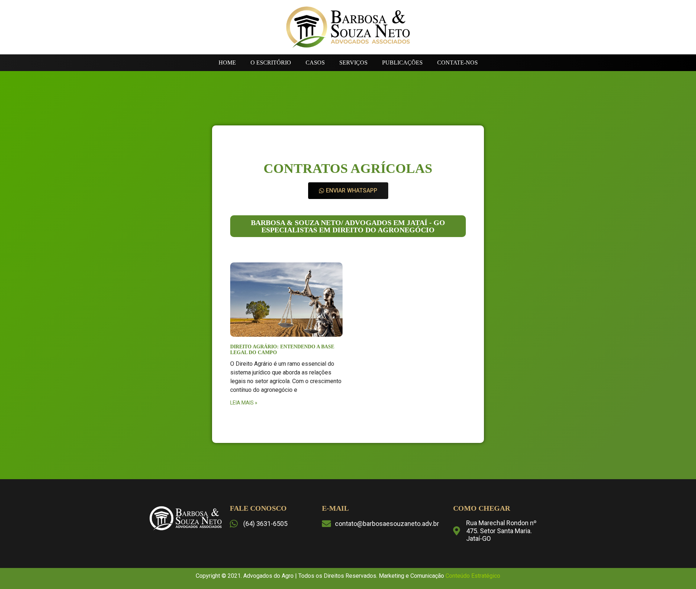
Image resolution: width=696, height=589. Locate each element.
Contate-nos (457, 62)
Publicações (402, 62)
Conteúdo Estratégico (473, 575)
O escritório (270, 62)
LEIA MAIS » (243, 403)
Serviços (353, 62)
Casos (315, 62)
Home (227, 62)
